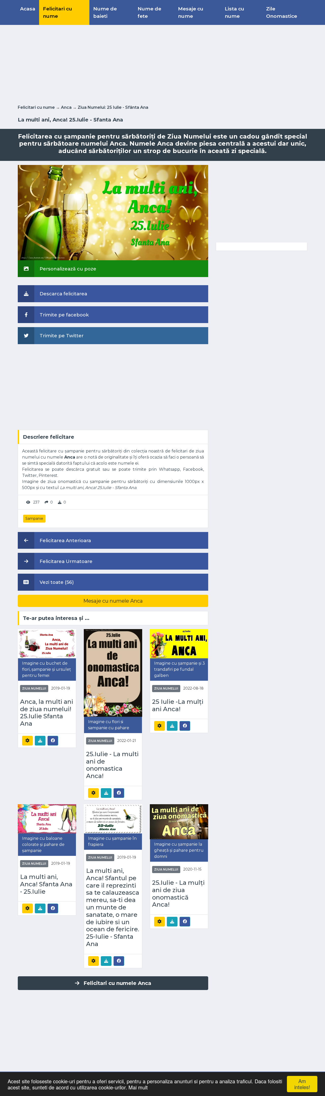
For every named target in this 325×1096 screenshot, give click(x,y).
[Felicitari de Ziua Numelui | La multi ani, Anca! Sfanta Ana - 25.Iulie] (47, 818)
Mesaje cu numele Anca (113, 601)
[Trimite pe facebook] (53, 740)
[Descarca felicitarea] (40, 740)
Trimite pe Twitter (61, 336)
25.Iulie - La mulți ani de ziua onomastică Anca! (178, 893)
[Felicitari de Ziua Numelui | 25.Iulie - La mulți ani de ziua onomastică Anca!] (179, 821)
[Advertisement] (162, 63)
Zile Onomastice (281, 12)
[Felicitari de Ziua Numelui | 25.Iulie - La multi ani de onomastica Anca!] (113, 672)
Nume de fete (149, 12)
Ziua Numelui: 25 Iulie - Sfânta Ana (113, 107)
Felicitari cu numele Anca (117, 983)
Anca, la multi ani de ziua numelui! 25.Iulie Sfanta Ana (46, 712)
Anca (66, 107)
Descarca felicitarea (62, 294)
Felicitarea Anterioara (64, 540)
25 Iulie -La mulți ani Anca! (177, 705)
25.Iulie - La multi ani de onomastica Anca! (112, 765)
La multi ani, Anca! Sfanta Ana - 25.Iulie (46, 884)
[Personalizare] (27, 740)
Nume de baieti (105, 12)
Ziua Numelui (34, 688)
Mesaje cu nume (190, 12)
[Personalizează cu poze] (113, 212)
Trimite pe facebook (63, 315)
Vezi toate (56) (56, 582)
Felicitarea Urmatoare (65, 561)
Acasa (27, 9)
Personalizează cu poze (67, 269)
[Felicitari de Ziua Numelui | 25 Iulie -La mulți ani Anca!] (179, 643)
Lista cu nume (234, 12)
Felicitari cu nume (57, 12)
